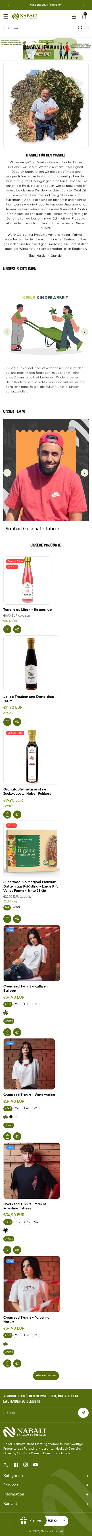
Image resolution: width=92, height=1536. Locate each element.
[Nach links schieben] (7, 332)
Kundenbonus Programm (46, 5)
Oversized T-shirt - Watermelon (29, 1095)
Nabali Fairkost (52, 1531)
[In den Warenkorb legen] (7, 629)
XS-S (8, 1004)
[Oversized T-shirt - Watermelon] (29, 1063)
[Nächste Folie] (84, 5)
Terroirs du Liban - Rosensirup (27, 610)
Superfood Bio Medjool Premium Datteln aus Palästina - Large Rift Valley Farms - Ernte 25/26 (30, 886)
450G (16, 907)
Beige (16, 1116)
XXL (36, 1004)
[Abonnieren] (83, 1413)
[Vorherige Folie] (8, 5)
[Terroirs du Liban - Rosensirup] (28, 580)
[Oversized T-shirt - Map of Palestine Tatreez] (32, 1171)
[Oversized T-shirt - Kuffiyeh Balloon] (32, 953)
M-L (17, 1004)
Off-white (5, 1012)
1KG (7, 907)
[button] (7, 16)
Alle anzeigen (46, 1375)
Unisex (9, 1021)
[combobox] (46, 28)
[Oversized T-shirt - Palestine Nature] (32, 1284)
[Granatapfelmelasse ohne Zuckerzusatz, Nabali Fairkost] (32, 756)
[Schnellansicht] (17, 629)
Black (11, 1116)
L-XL (27, 1004)
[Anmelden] (74, 16)
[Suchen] (80, 28)
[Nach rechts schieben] (84, 332)
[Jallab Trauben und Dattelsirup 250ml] (32, 664)
